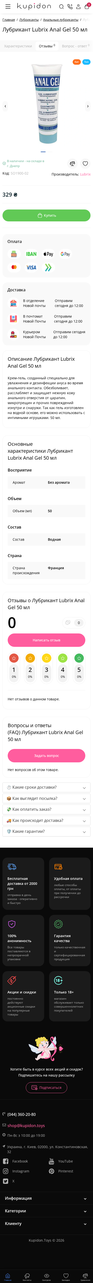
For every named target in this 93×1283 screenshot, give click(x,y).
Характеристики (18, 46)
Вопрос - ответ (76, 45)
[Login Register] (78, 6)
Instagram (20, 1171)
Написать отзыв (46, 640)
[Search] (61, 6)
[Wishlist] (85, 163)
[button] (5, 106)
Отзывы (47, 45)
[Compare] (72, 163)
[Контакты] (70, 6)
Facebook (20, 1161)
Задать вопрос (46, 755)
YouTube (65, 1161)
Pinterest (65, 1171)
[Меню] (7, 6)
